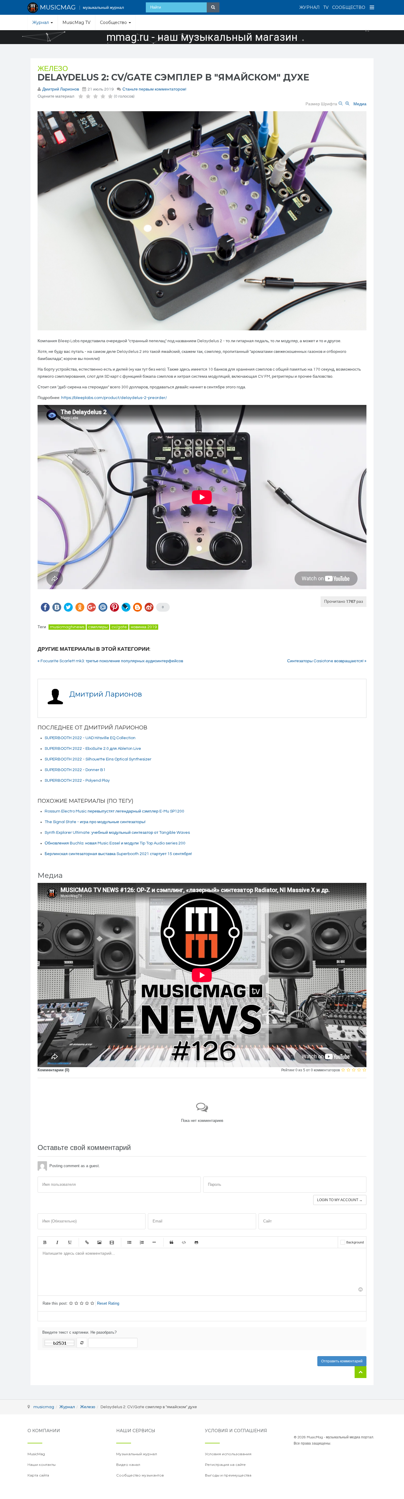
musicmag (43, 1407)
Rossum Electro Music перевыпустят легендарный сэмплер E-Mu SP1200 (114, 811)
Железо (53, 68)
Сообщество (348, 7)
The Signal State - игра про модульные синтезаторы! (95, 822)
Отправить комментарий (342, 1361)
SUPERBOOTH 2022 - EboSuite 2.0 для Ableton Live (93, 749)
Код (184, 1242)
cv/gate (119, 627)
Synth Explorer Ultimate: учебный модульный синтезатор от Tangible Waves (117, 833)
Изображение (99, 1242)
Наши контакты (42, 1464)
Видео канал (128, 1464)
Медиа (359, 104)
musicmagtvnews (67, 627)
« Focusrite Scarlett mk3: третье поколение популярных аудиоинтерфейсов (110, 661)
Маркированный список (129, 1242)
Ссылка (87, 1242)
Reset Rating (108, 1303)
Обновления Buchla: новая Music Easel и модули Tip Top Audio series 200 (115, 843)
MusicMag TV (76, 22)
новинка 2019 (144, 627)
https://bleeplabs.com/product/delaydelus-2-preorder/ (114, 398)
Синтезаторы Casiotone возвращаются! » (326, 661)
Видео (112, 1242)
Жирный (44, 1242)
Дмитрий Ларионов (60, 89)
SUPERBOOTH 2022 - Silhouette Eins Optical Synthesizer (98, 759)
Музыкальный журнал (136, 1454)
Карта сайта (38, 1475)
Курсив (57, 1242)
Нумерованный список (141, 1242)
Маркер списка (154, 1242)
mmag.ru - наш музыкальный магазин (202, 37)
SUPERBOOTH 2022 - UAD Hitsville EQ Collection (90, 738)
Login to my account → (340, 1200)
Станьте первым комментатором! (154, 89)
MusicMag (36, 1454)
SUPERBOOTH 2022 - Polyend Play (77, 780)
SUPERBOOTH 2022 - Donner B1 (75, 770)
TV (326, 7)
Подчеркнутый (69, 1242)
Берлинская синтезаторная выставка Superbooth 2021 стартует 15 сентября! (118, 854)
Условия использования (228, 1454)
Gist (196, 1242)
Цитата (171, 1242)
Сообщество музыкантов (140, 1475)
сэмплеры (98, 627)
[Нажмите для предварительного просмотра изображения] (202, 220)
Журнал (309, 7)
